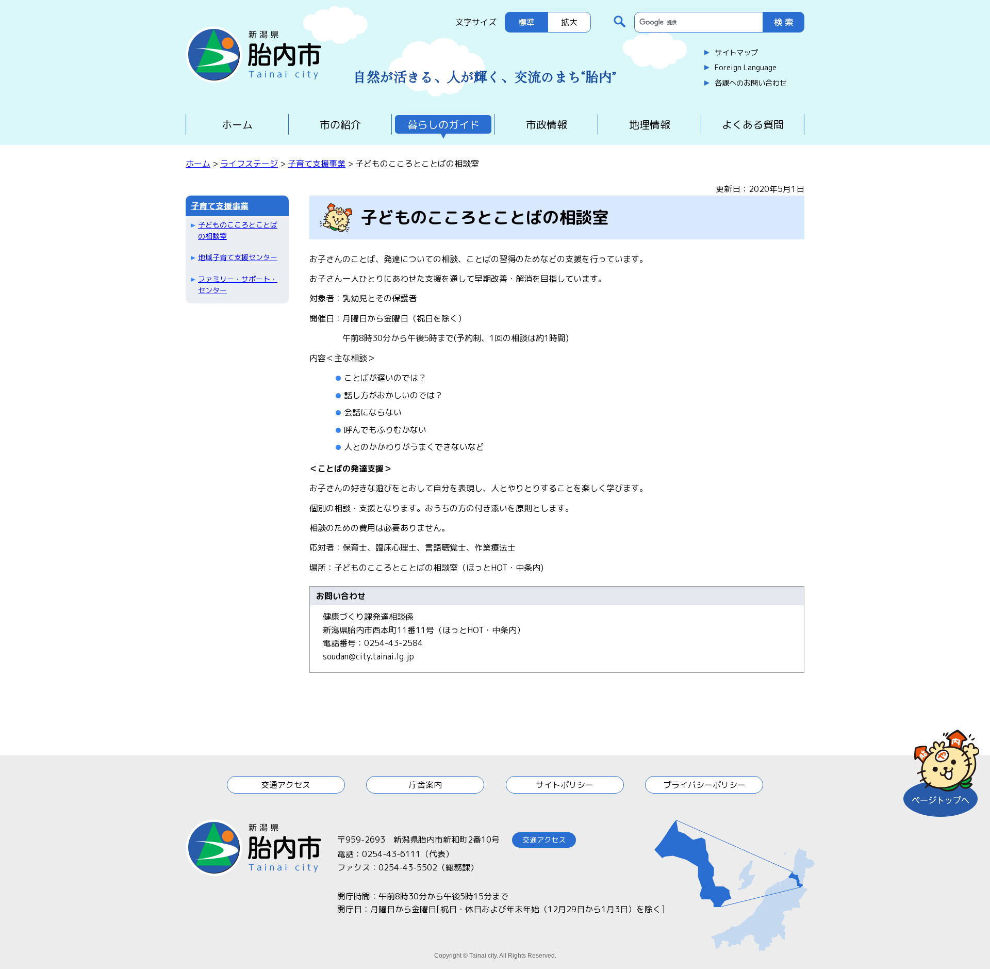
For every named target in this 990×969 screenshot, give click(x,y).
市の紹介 (340, 124)
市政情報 (546, 124)
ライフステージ (249, 163)
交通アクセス (285, 784)
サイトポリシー (564, 784)
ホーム (237, 124)
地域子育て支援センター (237, 257)
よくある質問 (753, 124)
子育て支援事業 (316, 163)
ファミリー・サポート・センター (237, 284)
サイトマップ (736, 52)
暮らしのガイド (443, 124)
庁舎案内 (425, 784)
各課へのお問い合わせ (751, 83)
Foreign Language (746, 67)
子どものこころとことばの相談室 (237, 230)
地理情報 (649, 124)
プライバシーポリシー (704, 784)
